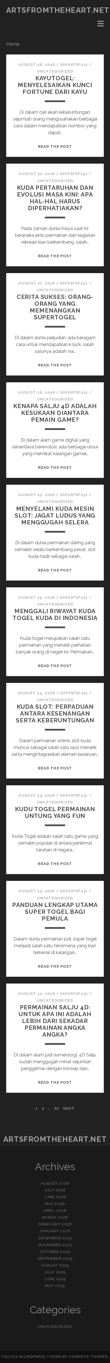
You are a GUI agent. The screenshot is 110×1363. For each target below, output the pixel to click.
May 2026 (55, 1204)
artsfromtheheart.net (57, 10)
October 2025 (55, 1252)
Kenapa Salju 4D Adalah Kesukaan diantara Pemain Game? (55, 412)
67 (56, 1108)
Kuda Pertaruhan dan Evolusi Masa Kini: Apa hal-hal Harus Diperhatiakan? (55, 198)
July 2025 (55, 1272)
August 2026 (55, 1183)
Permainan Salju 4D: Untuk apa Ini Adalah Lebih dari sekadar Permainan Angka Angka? (55, 1021)
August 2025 (55, 1265)
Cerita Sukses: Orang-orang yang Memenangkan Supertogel (55, 307)
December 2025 (55, 1238)
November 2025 (55, 1245)
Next (68, 1108)
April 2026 (54, 1210)
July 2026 (54, 1190)
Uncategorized (55, 71)
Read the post (55, 146)
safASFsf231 (74, 64)
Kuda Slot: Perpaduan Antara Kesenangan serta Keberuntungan (55, 713)
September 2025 (55, 1258)
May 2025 (55, 1286)
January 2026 (55, 1231)
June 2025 (55, 1279)
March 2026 (55, 1217)
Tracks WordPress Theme (31, 1356)
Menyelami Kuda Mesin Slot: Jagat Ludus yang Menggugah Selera (55, 515)
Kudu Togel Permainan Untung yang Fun (55, 812)
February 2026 (55, 1224)
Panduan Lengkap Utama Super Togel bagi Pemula (55, 911)
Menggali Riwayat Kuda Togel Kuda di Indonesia (55, 614)
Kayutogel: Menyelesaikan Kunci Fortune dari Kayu (55, 85)
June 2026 (55, 1197)
